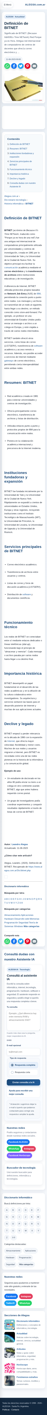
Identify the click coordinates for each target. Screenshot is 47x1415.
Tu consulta (12, 1007)
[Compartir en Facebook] (14, 66)
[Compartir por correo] (34, 66)
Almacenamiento (13, 1251)
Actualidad (22, 1333)
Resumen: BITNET (18, 149)
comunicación (11, 267)
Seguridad (10, 1264)
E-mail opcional (14, 1045)
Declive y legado (17, 178)
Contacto (15, 1410)
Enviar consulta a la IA (24, 1082)
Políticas (6, 1410)
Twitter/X (10, 1303)
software (38, 346)
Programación (25, 1258)
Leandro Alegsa (20, 844)
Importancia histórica (19, 174)
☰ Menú (7, 5)
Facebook (11, 1296)
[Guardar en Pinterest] (27, 66)
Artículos (21, 1349)
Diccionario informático (28, 1321)
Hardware (10, 1258)
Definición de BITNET (20, 144)
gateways (9, 360)
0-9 (13, 1237)
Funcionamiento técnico (21, 169)
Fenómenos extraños (27, 1377)
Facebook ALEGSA (18, 1142)
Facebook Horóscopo (19, 1155)
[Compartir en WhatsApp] (7, 66)
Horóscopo (22, 1365)
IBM (39, 293)
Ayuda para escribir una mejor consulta (21, 1092)
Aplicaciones (30, 1251)
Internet (11, 741)
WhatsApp (14, 1149)
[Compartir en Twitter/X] (21, 66)
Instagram (29, 1149)
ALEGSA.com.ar (35, 4)
